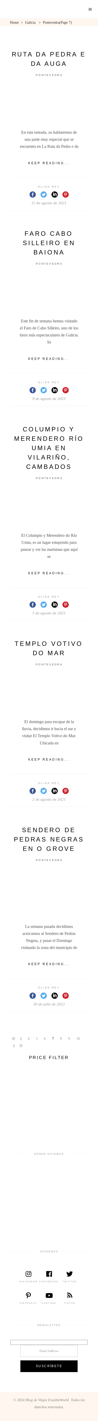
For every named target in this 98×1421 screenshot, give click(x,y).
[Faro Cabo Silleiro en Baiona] (49, 292)
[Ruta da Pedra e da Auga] (49, 103)
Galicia (30, 22)
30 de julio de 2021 (49, 1004)
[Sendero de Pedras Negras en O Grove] (49, 893)
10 (78, 1039)
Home (14, 22)
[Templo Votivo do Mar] (49, 693)
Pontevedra (49, 75)
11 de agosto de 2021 (49, 203)
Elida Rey (49, 186)
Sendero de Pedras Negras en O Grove (49, 839)
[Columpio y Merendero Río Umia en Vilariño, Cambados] (49, 506)
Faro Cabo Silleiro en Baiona (49, 243)
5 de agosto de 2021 (49, 613)
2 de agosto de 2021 (49, 799)
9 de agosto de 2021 (49, 399)
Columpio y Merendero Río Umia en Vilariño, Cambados (49, 448)
